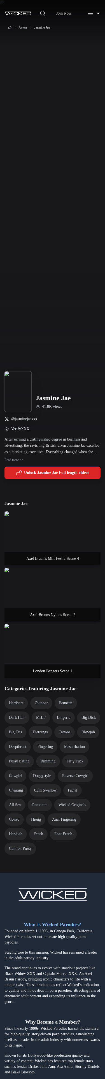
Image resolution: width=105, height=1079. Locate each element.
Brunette (66, 703)
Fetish (38, 834)
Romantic (39, 805)
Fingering (45, 747)
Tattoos (64, 732)
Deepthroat (17, 747)
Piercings (40, 732)
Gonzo (14, 819)
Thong (36, 819)
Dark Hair (17, 717)
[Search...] (43, 13)
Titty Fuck (75, 761)
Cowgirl (15, 776)
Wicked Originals (72, 805)
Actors (22, 27)
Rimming (48, 761)
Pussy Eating (19, 761)
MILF (41, 717)
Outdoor (41, 703)
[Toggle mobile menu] (94, 13)
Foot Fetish (63, 834)
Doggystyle (42, 776)
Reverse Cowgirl (75, 776)
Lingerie (63, 717)
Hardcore (16, 703)
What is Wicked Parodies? (52, 924)
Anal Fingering (64, 819)
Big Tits (15, 732)
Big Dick (88, 717)
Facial (72, 790)
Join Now (63, 13)
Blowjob (88, 732)
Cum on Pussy (20, 848)
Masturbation (74, 747)
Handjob (15, 834)
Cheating (16, 790)
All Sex (15, 805)
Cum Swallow (45, 790)
